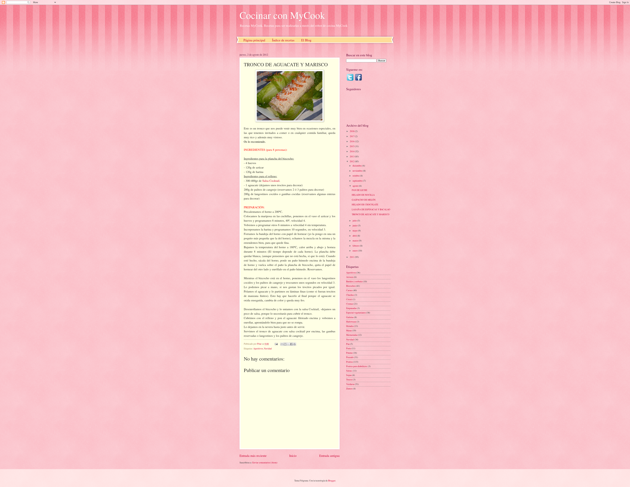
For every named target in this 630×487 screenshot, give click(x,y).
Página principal (254, 40)
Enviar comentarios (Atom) (264, 462)
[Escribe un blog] (285, 344)
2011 (352, 257)
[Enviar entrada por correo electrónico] (276, 343)
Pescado (350, 357)
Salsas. (349, 370)
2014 (352, 151)
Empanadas (351, 308)
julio (355, 220)
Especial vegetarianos (356, 312)
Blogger (331, 480)
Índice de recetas (283, 40)
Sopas (349, 375)
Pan (348, 343)
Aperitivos (258, 348)
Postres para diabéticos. (356, 366)
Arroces (349, 277)
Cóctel (349, 299)
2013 (352, 156)
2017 (352, 136)
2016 (352, 141)
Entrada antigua (329, 456)
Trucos (349, 379)
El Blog (306, 40)
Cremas (349, 303)
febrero (356, 245)
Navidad (268, 348)
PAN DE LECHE (359, 190)
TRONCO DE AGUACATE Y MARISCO (370, 214)
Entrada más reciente (253, 456)
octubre (356, 175)
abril (355, 235)
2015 (352, 146)
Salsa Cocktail (270, 181)
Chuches (350, 294)
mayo (355, 230)
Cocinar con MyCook (282, 15)
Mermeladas (351, 334)
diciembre (357, 165)
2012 (352, 161)
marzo (356, 240)
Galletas (350, 317)
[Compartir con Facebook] (291, 344)
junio (355, 225)
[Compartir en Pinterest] (294, 344)
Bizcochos (351, 285)
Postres (349, 361)
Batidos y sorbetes (354, 281)
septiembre (358, 180)
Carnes (349, 290)
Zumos (349, 388)
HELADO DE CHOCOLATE (365, 204)
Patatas (349, 352)
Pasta (348, 348)
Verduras (350, 384)
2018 (352, 131)
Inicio (293, 456)
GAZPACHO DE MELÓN (364, 199)
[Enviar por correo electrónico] (282, 344)
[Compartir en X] (288, 344)
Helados (350, 326)
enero (355, 250)
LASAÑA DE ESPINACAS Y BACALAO (371, 209)
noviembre (358, 170)
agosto (356, 185)
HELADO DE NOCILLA (363, 194)
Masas (349, 330)
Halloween (351, 321)
